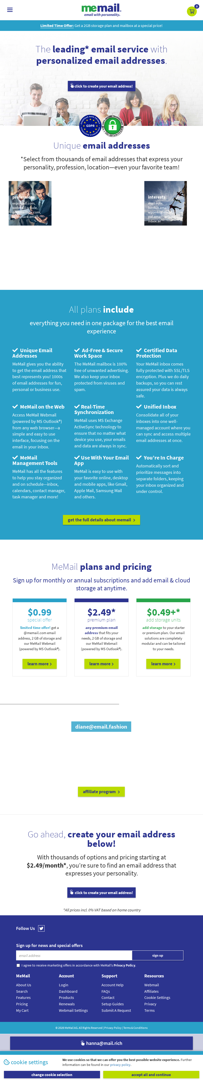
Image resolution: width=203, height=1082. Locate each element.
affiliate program (100, 791)
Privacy (150, 1003)
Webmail (151, 984)
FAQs (106, 991)
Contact (108, 997)
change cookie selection (51, 1074)
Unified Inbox (159, 406)
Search (22, 991)
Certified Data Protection (156, 353)
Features (23, 997)
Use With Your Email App (101, 460)
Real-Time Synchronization (94, 409)
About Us (23, 984)
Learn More (38, 664)
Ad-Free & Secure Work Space (98, 353)
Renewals (67, 1003)
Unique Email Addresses (32, 353)
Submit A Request (116, 1010)
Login (63, 984)
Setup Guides (113, 1003)
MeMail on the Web (42, 406)
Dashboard (68, 991)
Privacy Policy (113, 1028)
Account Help (113, 984)
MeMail (69, 1028)
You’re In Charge (163, 457)
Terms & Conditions (135, 1028)
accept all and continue (151, 1074)
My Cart (22, 1010)
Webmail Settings (73, 1010)
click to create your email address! (104, 86)
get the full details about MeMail (100, 520)
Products (66, 997)
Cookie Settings (157, 997)
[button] (192, 11)
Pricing (22, 1003)
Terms (149, 1010)
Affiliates (151, 991)
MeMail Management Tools (34, 460)
